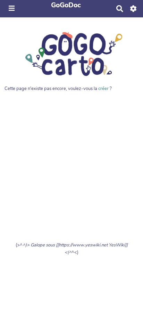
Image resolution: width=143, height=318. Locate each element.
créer (103, 88)
